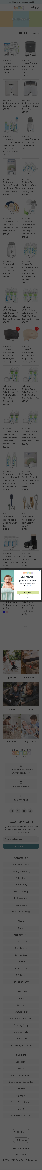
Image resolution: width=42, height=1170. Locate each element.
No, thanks (28, 597)
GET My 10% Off (27, 592)
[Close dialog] (40, 571)
